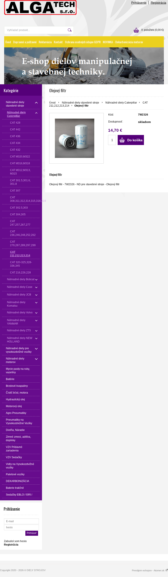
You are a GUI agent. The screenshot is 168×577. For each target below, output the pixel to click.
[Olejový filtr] (76, 138)
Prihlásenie (139, 2)
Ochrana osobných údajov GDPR (83, 42)
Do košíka (134, 140)
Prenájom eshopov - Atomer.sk (148, 570)
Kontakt (58, 42)
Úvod (8, 42)
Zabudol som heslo (15, 541)
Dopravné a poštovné (25, 42)
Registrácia (158, 2)
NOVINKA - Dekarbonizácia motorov (123, 42)
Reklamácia (45, 42)
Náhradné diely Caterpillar (121, 102)
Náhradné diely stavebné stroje (81, 102)
